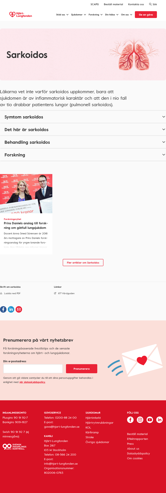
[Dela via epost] (19, 309)
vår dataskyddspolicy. (32, 382)
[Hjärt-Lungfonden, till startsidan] (20, 15)
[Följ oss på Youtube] (150, 419)
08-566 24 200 (65, 454)
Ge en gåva (146, 15)
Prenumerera (82, 369)
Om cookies (135, 458)
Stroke (90, 437)
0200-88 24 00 (66, 417)
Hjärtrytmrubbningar (99, 422)
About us (133, 448)
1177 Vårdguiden (66, 293)
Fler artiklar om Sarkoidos (83, 262)
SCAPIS (95, 4)
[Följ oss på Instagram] (140, 419)
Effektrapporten (137, 439)
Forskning (15, 154)
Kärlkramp (92, 432)
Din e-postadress (14, 361)
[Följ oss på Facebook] (130, 419)
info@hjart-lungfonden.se (61, 463)
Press (130, 443)
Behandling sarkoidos (27, 142)
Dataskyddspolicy (138, 453)
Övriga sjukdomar (97, 442)
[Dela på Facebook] (3, 309)
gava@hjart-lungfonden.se (61, 426)
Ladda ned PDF (12, 293)
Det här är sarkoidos (26, 129)
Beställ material (113, 4)
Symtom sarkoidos (24, 116)
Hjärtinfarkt (93, 418)
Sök (155, 4)
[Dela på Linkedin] (11, 309)
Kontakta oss (136, 4)
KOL (88, 427)
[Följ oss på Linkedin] (159, 419)
